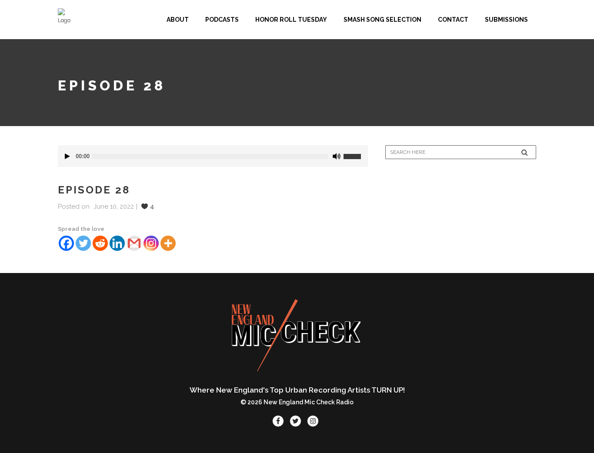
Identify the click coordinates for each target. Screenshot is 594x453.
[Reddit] (100, 243)
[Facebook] (66, 243)
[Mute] (336, 156)
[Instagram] (151, 243)
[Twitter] (83, 243)
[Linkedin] (117, 243)
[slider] (356, 153)
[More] (168, 243)
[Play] (67, 156)
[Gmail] (134, 243)
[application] (213, 156)
